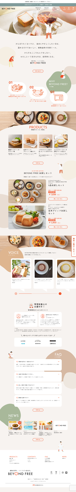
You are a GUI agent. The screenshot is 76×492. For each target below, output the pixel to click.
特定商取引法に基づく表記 (39, 479)
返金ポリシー (30, 479)
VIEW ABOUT (38, 71)
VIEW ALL (38, 163)
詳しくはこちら (58, 199)
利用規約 (46, 479)
